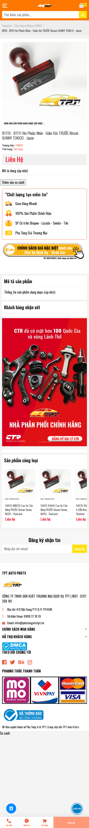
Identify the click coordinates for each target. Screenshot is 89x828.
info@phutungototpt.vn (29, 622)
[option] (44, 382)
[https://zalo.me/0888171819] (44, 252)
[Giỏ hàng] (81, 5)
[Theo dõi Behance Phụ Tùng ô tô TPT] (21, 662)
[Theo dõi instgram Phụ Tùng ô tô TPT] (30, 662)
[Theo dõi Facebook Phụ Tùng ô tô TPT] (4, 662)
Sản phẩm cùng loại (21, 460)
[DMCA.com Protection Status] (14, 645)
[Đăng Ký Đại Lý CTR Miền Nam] (44, 382)
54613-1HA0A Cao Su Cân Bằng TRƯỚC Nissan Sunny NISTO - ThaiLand (54, 509)
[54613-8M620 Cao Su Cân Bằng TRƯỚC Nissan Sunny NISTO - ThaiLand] (19, 485)
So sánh (5, 733)
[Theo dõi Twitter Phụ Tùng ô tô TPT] (12, 662)
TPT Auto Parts (71, 727)
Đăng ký (79, 548)
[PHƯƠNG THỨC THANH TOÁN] (44, 689)
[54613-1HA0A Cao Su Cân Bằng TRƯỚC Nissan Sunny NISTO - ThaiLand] (55, 485)
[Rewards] (11, 808)
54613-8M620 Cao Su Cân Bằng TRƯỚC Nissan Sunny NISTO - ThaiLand (19, 509)
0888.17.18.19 (32, 616)
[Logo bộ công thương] (22, 714)
